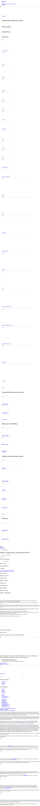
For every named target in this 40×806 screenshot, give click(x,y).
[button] (21, 16)
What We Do (5, 530)
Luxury (3, 119)
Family (3, 77)
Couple (3, 64)
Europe (3, 380)
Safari (3, 157)
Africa (3, 195)
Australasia (4, 362)
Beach (3, 100)
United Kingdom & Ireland (7, 325)
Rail (2, 138)
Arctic (3, 213)
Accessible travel (5, 167)
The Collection (5, 481)
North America (5, 251)
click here (7, 734)
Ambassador (25, 775)
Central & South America (7, 306)
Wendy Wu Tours (14, 758)
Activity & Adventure (6, 176)
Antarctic (4, 269)
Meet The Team (5, 539)
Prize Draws (4, 507)
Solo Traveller (4, 50)
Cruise (3, 109)
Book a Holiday (5, 435)
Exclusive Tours (5, 412)
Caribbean (4, 232)
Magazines (4, 498)
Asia (3, 288)
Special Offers (5, 404)
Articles (3, 490)
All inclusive (4, 128)
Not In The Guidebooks (8, 787)
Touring (3, 148)
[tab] (21, 27)
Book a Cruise (5, 444)
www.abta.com (22, 722)
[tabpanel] (21, 65)
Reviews (4, 468)
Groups (3, 90)
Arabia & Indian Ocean (6, 343)
